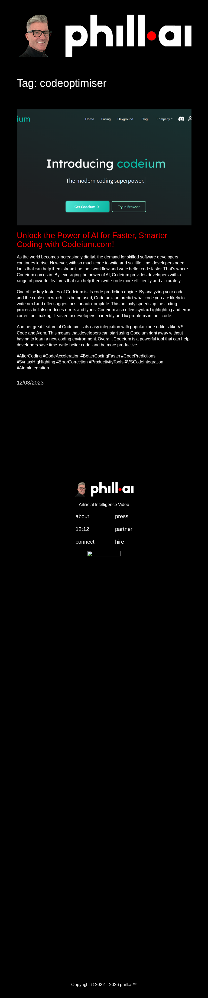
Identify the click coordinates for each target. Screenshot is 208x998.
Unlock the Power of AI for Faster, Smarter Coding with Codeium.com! (92, 240)
